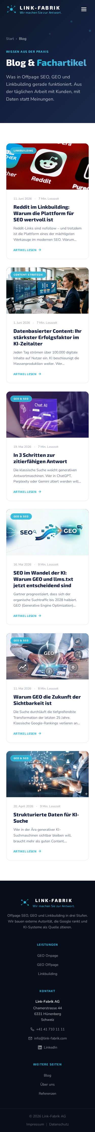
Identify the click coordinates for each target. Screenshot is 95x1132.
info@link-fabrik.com (50, 1038)
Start (10, 38)
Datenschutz (59, 1124)
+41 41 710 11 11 (50, 1029)
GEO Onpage (47, 955)
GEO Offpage (47, 964)
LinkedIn (50, 1047)
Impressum (35, 1124)
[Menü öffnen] (84, 9)
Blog (47, 1075)
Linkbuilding (47, 973)
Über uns (47, 1084)
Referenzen (47, 1093)
